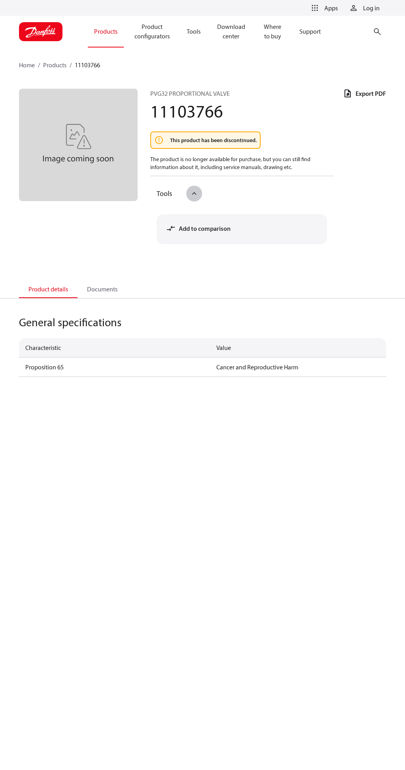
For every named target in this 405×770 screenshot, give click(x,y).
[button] (323, 8)
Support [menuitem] (310, 31)
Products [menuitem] (105, 31)
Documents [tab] (102, 289)
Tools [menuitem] (194, 31)
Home (27, 65)
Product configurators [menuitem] (152, 31)
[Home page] (40, 31)
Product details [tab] (48, 289)
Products (54, 65)
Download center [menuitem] (231, 31)
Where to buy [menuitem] (272, 31)
